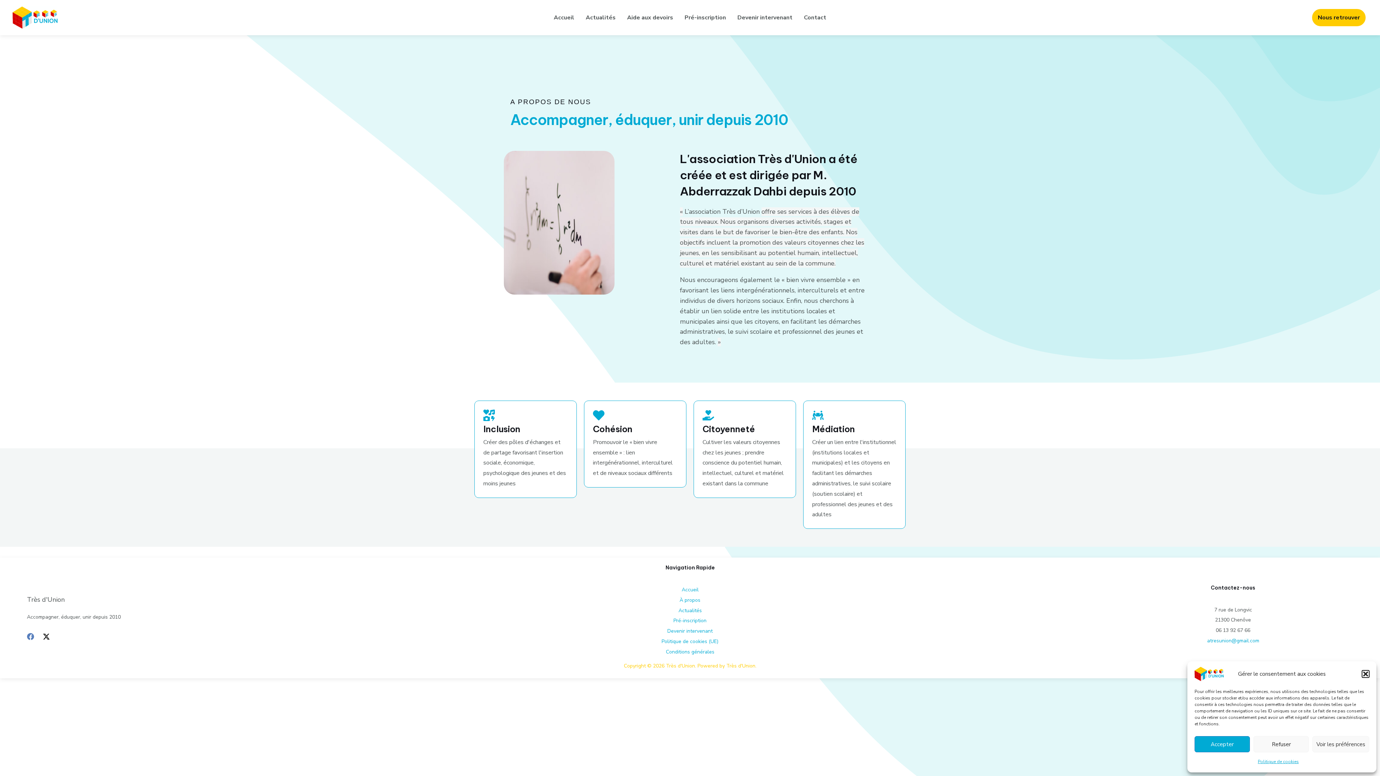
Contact (815, 18)
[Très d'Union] (1209, 673)
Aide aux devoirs (650, 18)
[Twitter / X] (46, 636)
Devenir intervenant (764, 18)
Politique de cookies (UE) (690, 641)
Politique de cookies (1278, 762)
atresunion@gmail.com (1233, 640)
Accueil (564, 18)
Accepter (1222, 744)
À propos (690, 600)
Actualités (601, 18)
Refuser (1281, 744)
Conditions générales (690, 651)
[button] (1365, 674)
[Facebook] (30, 636)
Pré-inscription (705, 18)
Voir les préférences (1340, 744)
